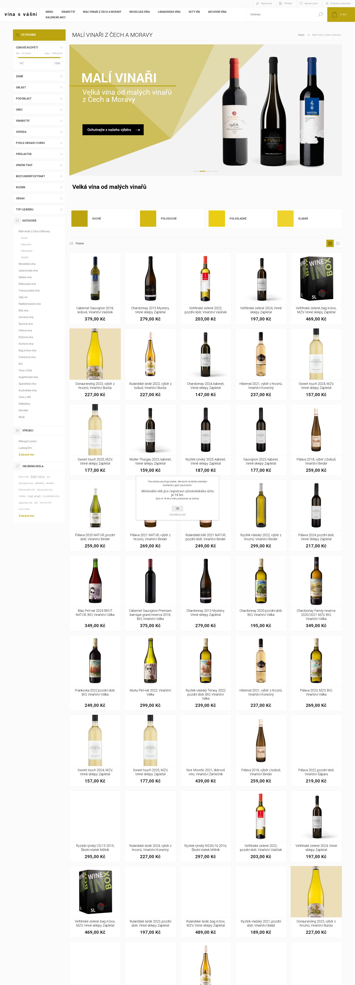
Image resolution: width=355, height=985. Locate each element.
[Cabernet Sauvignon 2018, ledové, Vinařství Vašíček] (95, 288)
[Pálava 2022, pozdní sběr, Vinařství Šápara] (316, 750)
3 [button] (209, 171)
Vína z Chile (25, 370)
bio (48, 476)
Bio (21, 363)
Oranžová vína (27, 357)
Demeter (23, 410)
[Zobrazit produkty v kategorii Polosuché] (148, 218)
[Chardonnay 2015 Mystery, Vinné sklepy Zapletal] (150, 288)
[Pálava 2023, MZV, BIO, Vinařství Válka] (316, 673)
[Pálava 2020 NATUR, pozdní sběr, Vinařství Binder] (95, 515)
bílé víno (38, 477)
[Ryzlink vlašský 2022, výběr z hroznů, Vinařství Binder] (261, 515)
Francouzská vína (29, 290)
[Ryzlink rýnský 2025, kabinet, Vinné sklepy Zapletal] (205, 440)
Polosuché (169, 218)
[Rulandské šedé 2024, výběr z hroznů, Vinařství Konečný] (150, 826)
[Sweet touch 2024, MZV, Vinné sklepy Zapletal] (316, 364)
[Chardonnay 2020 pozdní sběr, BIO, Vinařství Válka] (261, 593)
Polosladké (238, 218)
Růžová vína (26, 337)
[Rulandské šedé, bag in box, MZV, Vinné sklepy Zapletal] (205, 902)
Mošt (22, 417)
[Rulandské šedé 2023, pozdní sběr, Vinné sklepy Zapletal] (150, 902)
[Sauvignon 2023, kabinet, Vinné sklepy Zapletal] (261, 440)
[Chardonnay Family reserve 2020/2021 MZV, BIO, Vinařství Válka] (316, 593)
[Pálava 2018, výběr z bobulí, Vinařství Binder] (316, 440)
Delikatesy (24, 403)
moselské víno (51, 496)
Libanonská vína (28, 270)
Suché (96, 218)
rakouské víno (25, 502)
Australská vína (28, 390)
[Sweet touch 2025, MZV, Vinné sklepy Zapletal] (95, 440)
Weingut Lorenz (28, 441)
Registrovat (266, 3)
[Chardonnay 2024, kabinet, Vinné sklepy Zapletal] (205, 364)
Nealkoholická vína (30, 303)
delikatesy (39, 483)
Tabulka (330, 243)
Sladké (303, 218)
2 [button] (202, 171)
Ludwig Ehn (25, 447)
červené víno (26, 483)
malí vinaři (34, 496)
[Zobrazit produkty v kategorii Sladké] (285, 218)
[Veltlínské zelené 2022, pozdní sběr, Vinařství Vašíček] (205, 288)
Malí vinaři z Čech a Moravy (34, 231)
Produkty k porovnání (340, 3)
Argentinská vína (28, 377)
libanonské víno (44, 489)
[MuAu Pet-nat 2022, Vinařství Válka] (150, 673)
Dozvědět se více (177, 514)
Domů (301, 34)
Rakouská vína (27, 283)
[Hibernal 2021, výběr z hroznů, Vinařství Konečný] (261, 364)
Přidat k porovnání (115, 310)
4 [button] (215, 171)
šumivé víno (45, 502)
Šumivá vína (26, 323)
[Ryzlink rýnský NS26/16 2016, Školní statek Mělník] (205, 826)
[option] (205, 110)
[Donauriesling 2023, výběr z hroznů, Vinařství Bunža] (95, 364)
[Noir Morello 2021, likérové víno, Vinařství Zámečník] (205, 750)
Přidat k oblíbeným (107, 310)
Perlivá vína (25, 330)
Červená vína (26, 317)
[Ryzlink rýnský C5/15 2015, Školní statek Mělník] (95, 826)
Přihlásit (288, 3)
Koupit (91, 310)
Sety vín (23, 297)
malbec (22, 496)
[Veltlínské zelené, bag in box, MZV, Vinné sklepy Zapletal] (316, 288)
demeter (50, 483)
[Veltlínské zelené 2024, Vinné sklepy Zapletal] (261, 288)
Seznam (338, 243)
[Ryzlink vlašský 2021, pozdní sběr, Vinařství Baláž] (261, 902)
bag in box (24, 476)
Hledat (320, 14)
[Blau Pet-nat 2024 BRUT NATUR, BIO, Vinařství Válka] (95, 593)
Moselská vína (27, 263)
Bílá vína (23, 310)
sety (36, 502)
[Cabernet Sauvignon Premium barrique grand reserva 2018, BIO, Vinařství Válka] (150, 593)
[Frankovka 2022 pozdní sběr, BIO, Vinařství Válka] (95, 673)
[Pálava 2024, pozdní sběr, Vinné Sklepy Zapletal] (316, 515)
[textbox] (279, 14)
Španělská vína (27, 383)
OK (177, 508)
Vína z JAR (25, 397)
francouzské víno (27, 489)
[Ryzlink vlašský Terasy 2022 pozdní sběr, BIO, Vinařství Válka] (205, 673)
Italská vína (25, 277)
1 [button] (196, 171)
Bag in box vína (27, 350)
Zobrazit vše (26, 454)
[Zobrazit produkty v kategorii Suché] (79, 218)
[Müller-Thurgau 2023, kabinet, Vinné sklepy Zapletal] (150, 440)
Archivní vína (26, 343)
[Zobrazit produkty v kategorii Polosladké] (217, 218)
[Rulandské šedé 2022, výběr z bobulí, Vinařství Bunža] (150, 364)
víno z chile (24, 509)
